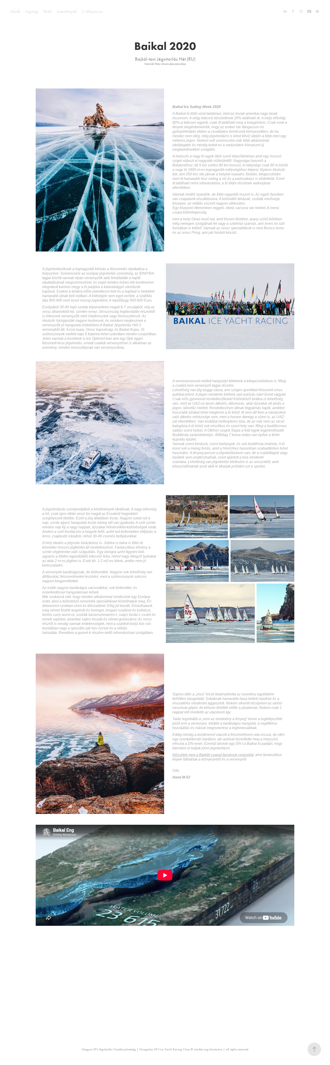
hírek (47, 11)
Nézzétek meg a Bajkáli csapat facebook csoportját (212, 755)
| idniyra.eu (92, 11)
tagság (32, 11)
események (67, 11)
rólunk (15, 11)
